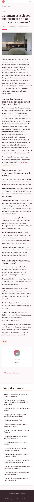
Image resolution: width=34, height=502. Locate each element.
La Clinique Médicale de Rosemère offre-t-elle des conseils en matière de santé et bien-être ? (16, 402)
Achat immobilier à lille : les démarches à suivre (16, 409)
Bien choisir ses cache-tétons (13, 420)
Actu (9, 6)
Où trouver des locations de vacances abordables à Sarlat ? (15, 425)
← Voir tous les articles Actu (11, 373)
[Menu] (30, 1)
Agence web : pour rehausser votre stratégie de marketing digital (15, 415)
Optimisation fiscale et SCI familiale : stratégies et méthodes (16, 437)
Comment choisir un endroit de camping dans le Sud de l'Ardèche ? (17, 467)
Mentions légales (14, 493)
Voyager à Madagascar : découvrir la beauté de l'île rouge (15, 395)
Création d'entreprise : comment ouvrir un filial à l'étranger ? (16, 473)
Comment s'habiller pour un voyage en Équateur (16, 431)
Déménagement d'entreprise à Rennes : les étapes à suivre (16, 455)
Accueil (4, 6)
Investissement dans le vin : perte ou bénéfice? (15, 443)
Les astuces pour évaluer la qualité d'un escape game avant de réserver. (16, 461)
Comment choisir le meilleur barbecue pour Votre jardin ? (16, 479)
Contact (23, 493)
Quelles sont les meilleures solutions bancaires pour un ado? (15, 449)
